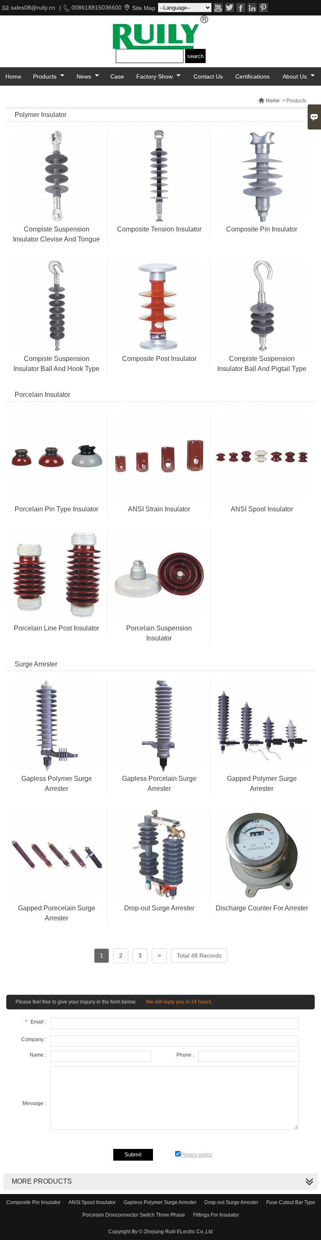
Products (45, 76)
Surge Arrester (36, 664)
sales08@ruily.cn (32, 7)
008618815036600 (96, 7)
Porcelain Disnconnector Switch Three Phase (133, 1215)
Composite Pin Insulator (33, 1202)
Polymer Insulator (40, 114)
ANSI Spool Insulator (92, 1202)
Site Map (143, 8)
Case (117, 76)
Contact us (208, 76)
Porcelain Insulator (42, 394)
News (84, 76)
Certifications (252, 76)
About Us (295, 76)
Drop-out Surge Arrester (231, 1202)
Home (13, 76)
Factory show (155, 76)
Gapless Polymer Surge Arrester (160, 1202)
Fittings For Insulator (216, 1215)
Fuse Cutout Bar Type (290, 1202)
